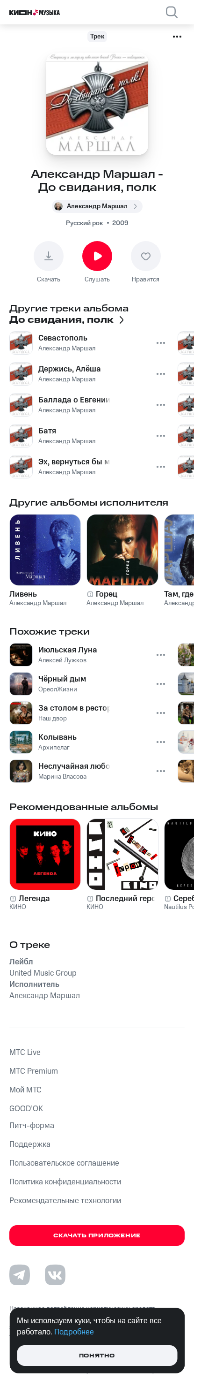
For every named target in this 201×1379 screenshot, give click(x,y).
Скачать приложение (97, 1236)
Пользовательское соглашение (64, 1163)
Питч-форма (31, 1125)
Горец (106, 594)
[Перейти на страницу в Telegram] (19, 1275)
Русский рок (84, 223)
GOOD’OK (26, 1108)
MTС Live (25, 1052)
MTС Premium (33, 1071)
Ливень (23, 594)
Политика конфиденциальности (65, 1182)
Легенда (34, 898)
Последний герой (128, 898)
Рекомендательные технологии (65, 1200)
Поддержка (29, 1144)
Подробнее (74, 1332)
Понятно (97, 1356)
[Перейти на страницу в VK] (55, 1275)
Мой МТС (25, 1090)
